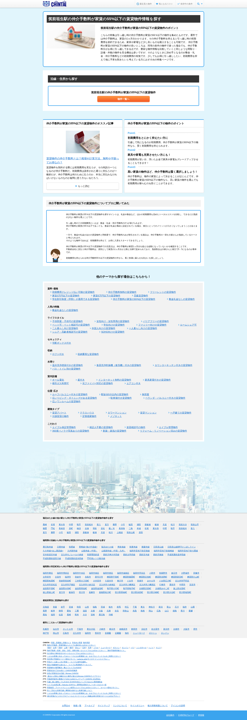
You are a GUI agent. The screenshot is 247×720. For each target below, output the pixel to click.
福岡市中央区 (79, 573)
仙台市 (56, 629)
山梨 (193, 607)
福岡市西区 (108, 573)
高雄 (60, 648)
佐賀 (61, 615)
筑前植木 (89, 525)
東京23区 (91, 629)
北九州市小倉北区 (87, 585)
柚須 (79, 528)
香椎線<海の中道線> (88, 547)
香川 (183, 611)
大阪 (101, 611)
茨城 (103, 607)
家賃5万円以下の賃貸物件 (106, 295)
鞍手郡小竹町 (113, 588)
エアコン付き (134, 383)
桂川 (173, 525)
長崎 (69, 615)
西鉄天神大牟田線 (111, 555)
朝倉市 (78, 577)
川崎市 (102, 629)
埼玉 (127, 607)
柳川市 (120, 581)
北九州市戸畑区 (68, 585)
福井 (185, 607)
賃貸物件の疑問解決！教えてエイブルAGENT (64, 667)
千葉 (135, 607)
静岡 (61, 611)
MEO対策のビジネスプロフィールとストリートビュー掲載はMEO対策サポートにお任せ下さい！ (83, 696)
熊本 (77, 615)
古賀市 (58, 577)
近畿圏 (118, 633)
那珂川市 (99, 577)
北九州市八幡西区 (147, 585)
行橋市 (162, 585)
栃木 (111, 607)
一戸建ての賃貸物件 (180, 412)
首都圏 (108, 633)
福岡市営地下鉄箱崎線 (164, 551)
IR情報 (201, 715)
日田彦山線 (158, 547)
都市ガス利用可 (60, 383)
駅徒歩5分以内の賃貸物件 (114, 394)
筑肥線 (72, 547)
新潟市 (166, 629)
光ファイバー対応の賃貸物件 (97, 383)
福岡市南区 (94, 573)
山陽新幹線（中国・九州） (113, 551)
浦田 (139, 525)
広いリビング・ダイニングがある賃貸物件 (74, 398)
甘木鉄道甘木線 (50, 555)
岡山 (151, 611)
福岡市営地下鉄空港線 (140, 551)
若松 (103, 528)
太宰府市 (47, 577)
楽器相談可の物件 (136, 427)
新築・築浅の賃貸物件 (114, 430)
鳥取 (135, 611)
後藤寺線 (145, 547)
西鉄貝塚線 (158, 555)
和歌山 (126, 611)
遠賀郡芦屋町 (49, 588)
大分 (85, 615)
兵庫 (109, 611)
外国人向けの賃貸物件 (103, 328)
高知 (45, 615)
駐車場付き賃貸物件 (121, 398)
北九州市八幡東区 (127, 585)
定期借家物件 (89, 416)
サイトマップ (104, 706)
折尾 (53, 525)
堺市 (195, 629)
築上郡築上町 (49, 592)
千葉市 (80, 629)
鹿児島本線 (48, 547)
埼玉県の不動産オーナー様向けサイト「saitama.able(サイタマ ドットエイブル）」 (78, 659)
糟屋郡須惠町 (161, 577)
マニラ (158, 648)
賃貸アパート (59, 412)
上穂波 (120, 532)
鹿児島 (102, 615)
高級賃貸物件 (141, 295)
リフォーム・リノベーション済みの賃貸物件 (163, 430)
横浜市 (112, 629)
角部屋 (145, 394)
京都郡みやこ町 (162, 588)
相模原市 (123, 629)
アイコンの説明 (178, 706)
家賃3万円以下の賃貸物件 (65, 295)
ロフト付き (58, 354)
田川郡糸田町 (137, 592)
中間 (71, 525)
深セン (77, 648)
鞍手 (79, 525)
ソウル (95, 648)
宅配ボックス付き (61, 343)
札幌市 (46, 629)
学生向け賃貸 (77, 643)
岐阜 (53, 611)
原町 (71, 528)
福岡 (53, 615)
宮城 (71, 607)
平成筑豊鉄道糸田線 (74, 558)
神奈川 (152, 607)
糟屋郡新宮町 (177, 577)
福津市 (68, 577)
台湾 (54, 648)
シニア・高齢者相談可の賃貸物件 (70, 331)
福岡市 (88, 633)
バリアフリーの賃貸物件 (156, 321)
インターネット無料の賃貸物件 (114, 379)
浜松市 (144, 629)
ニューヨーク (139, 633)
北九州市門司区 (182, 581)
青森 (55, 607)
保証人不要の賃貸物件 (101, 427)
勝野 (115, 525)
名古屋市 (155, 629)
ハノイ (151, 648)
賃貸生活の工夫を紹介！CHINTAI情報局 (62, 670)
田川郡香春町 (121, 592)
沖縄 (111, 615)
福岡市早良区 (139, 573)
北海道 (46, 607)
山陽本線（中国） (89, 551)
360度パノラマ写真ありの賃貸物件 (70, 430)
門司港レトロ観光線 (96, 558)
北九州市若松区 (50, 585)
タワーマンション (117, 412)
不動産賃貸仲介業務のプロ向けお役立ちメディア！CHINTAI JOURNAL (74, 679)
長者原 (62, 528)
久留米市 (109, 581)
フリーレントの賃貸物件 (163, 292)
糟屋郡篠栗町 (129, 577)
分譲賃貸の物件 (60, 416)
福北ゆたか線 (107, 547)
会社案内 (170, 715)
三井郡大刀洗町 (82, 581)
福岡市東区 (48, 573)
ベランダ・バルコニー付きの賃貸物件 (165, 398)
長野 (45, 611)
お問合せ (66, 706)
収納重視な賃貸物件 (88, 354)
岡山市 (56, 633)
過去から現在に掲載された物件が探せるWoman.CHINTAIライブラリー (74, 676)
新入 (99, 525)
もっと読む (84, 186)
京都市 (176, 629)
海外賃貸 (86, 643)
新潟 (161, 607)
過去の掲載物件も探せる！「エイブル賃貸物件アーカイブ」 (69, 665)
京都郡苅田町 (145, 588)
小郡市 (152, 573)
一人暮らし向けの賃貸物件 (143, 328)
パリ (132, 648)
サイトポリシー (137, 706)
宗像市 (196, 573)
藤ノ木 (112, 528)
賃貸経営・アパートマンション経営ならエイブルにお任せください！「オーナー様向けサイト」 (83, 687)
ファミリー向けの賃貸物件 (152, 324)
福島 (95, 607)
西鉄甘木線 (144, 555)
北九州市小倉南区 (107, 585)
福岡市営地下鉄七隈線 (188, 551)
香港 (49, 648)
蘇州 (71, 648)
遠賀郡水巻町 (65, 588)
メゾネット (116, 416)
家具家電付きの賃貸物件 (158, 379)
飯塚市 (72, 592)
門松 (53, 528)
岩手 (63, 607)
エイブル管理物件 (168, 427)
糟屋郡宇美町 (113, 577)
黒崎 (45, 525)
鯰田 (131, 525)
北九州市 (77, 633)
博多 (95, 528)
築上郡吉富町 (179, 588)
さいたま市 (68, 629)
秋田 (79, 607)
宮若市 (192, 585)
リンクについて (120, 706)
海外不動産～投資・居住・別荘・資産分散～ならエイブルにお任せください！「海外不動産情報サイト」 (86, 650)
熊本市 (98, 633)
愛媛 (191, 611)
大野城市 (185, 573)
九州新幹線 (72, 551)
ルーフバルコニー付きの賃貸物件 (70, 394)
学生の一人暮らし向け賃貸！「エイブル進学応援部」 (67, 662)
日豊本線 (61, 547)
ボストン (153, 633)
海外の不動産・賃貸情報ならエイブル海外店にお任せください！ (71, 645)
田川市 (82, 592)
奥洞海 (122, 528)
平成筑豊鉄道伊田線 (176, 555)
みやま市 (151, 581)
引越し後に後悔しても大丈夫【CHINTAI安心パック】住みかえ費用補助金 (74, 682)
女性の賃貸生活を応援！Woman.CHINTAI (62, 673)
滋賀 (85, 611)
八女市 (130, 581)
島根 (143, 611)
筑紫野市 (163, 573)
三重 (77, 611)
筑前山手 (195, 525)
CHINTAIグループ (186, 715)
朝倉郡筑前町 (65, 581)
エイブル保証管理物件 (64, 427)
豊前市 (172, 585)
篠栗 (45, 528)
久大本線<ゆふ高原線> (53, 551)
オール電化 (58, 379)
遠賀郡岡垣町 (81, 588)
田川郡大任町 (169, 592)
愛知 (69, 611)
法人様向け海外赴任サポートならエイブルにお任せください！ (70, 653)
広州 (84, 648)
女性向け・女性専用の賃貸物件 (112, 321)
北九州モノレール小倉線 (72, 555)
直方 (107, 525)
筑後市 (140, 581)
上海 (65, 648)
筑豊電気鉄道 (93, 555)
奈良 (117, 611)
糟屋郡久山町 (193, 577)
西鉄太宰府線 (129, 555)
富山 (169, 607)
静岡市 (134, 629)
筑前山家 (131, 532)
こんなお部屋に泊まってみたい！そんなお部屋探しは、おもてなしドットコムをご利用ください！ (84, 656)
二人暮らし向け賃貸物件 (65, 328)
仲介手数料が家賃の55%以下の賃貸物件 (134, 299)
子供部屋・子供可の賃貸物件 (67, 321)
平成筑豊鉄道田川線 (52, 558)
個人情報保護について (158, 706)
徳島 (175, 611)
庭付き (81, 379)
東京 (143, 607)
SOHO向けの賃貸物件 (113, 331)
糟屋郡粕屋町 (49, 581)
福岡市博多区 (63, 573)
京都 (93, 611)
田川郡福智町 (185, 592)
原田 (141, 532)
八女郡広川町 (165, 581)
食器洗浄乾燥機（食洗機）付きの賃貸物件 (118, 365)
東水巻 (62, 525)
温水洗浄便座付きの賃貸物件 (67, 365)
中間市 (182, 585)
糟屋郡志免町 (145, 577)
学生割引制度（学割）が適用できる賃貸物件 (75, 299)
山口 (167, 611)
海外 (127, 633)
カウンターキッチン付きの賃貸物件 (173, 365)
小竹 (123, 525)
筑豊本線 (133, 547)
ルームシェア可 (188, 324)
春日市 (174, 573)
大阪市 (186, 629)
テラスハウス (87, 412)
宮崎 (93, 615)
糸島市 (88, 577)
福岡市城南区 (123, 573)
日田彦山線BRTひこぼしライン (182, 547)
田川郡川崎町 (153, 592)
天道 (165, 525)
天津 (89, 648)
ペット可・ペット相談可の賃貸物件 (71, 324)
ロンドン (165, 633)
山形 (87, 607)
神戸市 (46, 633)
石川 (177, 607)
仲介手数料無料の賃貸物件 (122, 292)
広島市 (66, 633)
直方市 (62, 592)
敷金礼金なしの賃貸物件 (182, 299)
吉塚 (87, 528)
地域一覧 (77, 706)
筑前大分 (183, 525)
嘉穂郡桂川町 (105, 592)
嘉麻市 (92, 592)
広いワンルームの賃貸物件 (66, 401)
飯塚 (157, 525)
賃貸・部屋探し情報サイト (61, 643)
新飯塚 (148, 525)
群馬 (119, 607)
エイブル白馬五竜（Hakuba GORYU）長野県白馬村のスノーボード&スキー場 (76, 685)
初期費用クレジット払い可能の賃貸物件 (73, 292)
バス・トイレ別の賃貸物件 (66, 368)
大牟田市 (97, 581)
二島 (131, 528)
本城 (139, 528)
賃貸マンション (148, 412)
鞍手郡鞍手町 (129, 588)
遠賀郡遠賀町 (97, 588)
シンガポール (141, 648)
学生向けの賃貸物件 (114, 324)
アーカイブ (90, 706)
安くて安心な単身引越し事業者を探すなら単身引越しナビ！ (69, 690)
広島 (159, 611)
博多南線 (121, 547)
